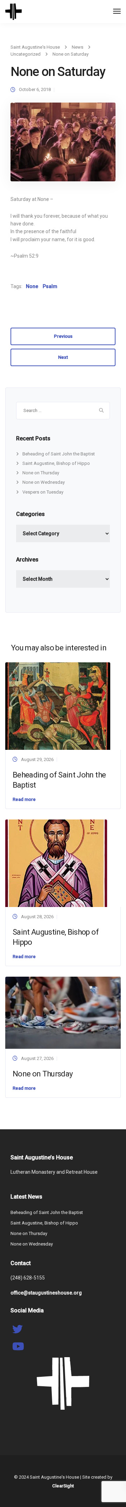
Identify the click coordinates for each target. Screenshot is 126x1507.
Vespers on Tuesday (42, 492)
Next (63, 357)
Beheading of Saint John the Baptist (58, 453)
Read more (24, 799)
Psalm (50, 286)
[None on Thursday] (63, 1012)
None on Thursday (40, 472)
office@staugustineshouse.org (46, 1293)
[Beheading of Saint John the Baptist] (57, 705)
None (32, 286)
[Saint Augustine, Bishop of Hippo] (56, 862)
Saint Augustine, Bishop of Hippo (56, 463)
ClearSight (63, 1485)
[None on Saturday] (62, 145)
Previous (63, 336)
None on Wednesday (43, 482)
